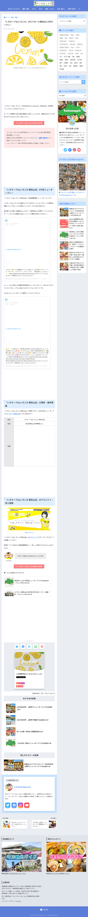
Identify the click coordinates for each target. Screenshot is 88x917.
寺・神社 (79, 59)
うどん (72, 35)
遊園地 (81, 66)
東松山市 (52, 693)
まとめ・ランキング (14, 9)
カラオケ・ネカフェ (64, 47)
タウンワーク (33, 537)
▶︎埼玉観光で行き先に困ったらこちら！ (14, 873)
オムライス (79, 44)
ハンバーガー (63, 53)
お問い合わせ (72, 9)
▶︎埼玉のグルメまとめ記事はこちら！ (58, 873)
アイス (76, 38)
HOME (45, 910)
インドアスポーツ (64, 44)
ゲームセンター (63, 50)
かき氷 (61, 38)
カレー (72, 47)
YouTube (27, 808)
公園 (73, 56)
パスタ (76, 53)
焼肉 (70, 66)
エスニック (72, 44)
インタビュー (72, 41)
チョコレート (78, 50)
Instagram (20, 808)
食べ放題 (62, 69)
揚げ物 (75, 63)
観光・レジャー (49, 9)
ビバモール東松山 (12, 414)
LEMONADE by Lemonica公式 (13, 278)
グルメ (41, 9)
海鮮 (81, 63)
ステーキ (71, 50)
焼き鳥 (65, 66)
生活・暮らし (61, 9)
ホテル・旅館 (67, 56)
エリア (34, 9)
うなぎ (77, 35)
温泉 (61, 66)
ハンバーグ (70, 53)
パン (82, 53)
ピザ (61, 56)
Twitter (7, 808)
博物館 (61, 59)
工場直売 (66, 63)
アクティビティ (63, 41)
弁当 (71, 63)
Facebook (14, 808)
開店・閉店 (26, 9)
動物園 (77, 56)
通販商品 (75, 66)
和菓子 (66, 59)
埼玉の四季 (72, 59)
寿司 (61, 63)
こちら (19, 901)
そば (66, 38)
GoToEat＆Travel (64, 35)
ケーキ (77, 47)
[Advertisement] (29, 88)
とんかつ (71, 38)
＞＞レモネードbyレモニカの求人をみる (29, 123)
